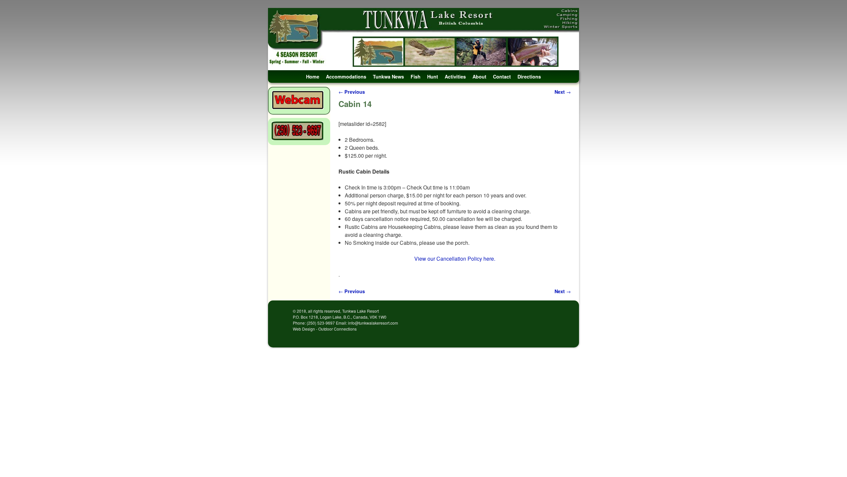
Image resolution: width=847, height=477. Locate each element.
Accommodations (346, 76)
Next (563, 91)
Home (312, 76)
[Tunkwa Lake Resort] (423, 39)
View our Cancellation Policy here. (454, 258)
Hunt (432, 76)
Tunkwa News (388, 76)
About (479, 76)
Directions (529, 76)
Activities (455, 76)
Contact (502, 76)
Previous (351, 91)
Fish (416, 76)
